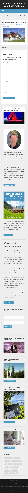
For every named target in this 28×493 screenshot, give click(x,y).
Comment (5, 62)
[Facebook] (14, 483)
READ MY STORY (9, 185)
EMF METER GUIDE (9, 380)
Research (6, 469)
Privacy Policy (12, 487)
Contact (18, 487)
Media (11, 466)
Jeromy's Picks (9, 421)
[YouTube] (16, 483)
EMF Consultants (20, 486)
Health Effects (17, 463)
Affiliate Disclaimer (11, 486)
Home (5, 466)
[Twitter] (12, 483)
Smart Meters (14, 469)
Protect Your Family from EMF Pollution (14, 4)
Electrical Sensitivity (16, 460)
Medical (17, 466)
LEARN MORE (8, 235)
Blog (21, 487)
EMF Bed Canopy (9, 447)
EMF (5, 463)
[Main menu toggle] (3, 11)
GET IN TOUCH (8, 302)
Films (10, 463)
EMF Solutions (3, 486)
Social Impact (7, 472)
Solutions (15, 472)
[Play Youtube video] (14, 118)
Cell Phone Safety (8, 458)
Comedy (17, 458)
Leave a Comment (11, 24)
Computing (6, 460)
